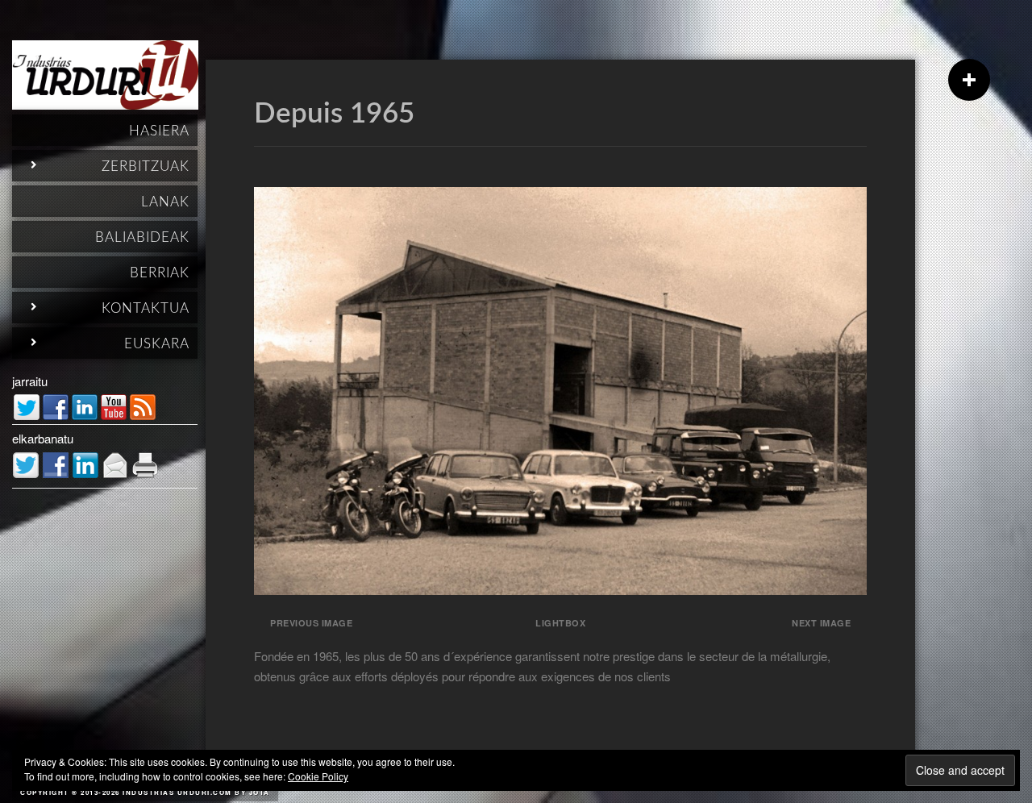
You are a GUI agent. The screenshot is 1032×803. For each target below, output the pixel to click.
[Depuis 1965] (560, 589)
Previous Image (311, 623)
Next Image (821, 623)
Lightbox (560, 623)
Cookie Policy (318, 776)
